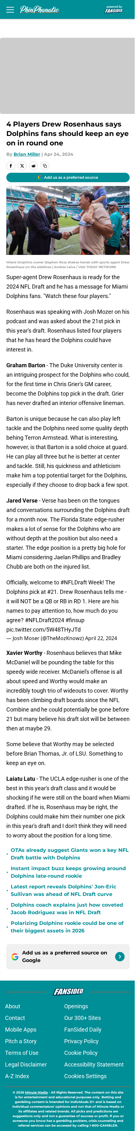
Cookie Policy (81, 1052)
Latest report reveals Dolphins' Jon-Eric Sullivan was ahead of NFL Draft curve (63, 890)
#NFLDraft (73, 582)
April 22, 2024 (101, 638)
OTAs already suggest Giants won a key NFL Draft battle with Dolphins (70, 854)
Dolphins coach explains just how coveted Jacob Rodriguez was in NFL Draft (67, 908)
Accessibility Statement (94, 1064)
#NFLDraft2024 (44, 620)
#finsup (74, 620)
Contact (15, 1018)
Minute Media (36, 1092)
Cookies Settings (85, 1076)
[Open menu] (10, 9)
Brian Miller (27, 154)
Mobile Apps (20, 1029)
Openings (76, 1006)
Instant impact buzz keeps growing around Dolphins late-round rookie (68, 872)
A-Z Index (17, 1076)
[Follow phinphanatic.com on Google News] (120, 956)
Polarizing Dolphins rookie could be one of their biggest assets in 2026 (67, 927)
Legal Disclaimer (26, 1064)
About (12, 1006)
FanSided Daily (83, 1029)
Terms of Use (22, 1052)
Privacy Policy (81, 1041)
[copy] (44, 165)
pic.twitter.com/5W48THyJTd (43, 629)
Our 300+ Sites (82, 1018)
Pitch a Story (21, 1041)
